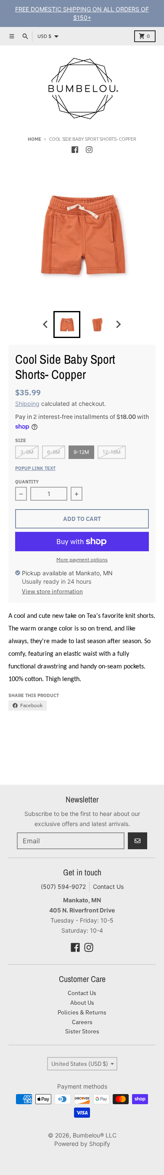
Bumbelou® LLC (94, 1135)
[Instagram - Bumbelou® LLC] (89, 149)
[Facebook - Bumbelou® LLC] (74, 149)
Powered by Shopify (82, 1143)
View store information (52, 591)
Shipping (27, 403)
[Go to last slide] (46, 324)
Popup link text (35, 468)
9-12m (81, 452)
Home (34, 139)
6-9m (53, 452)
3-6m (27, 452)
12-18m (112, 452)
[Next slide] (118, 324)
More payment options (82, 559)
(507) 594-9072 (63, 886)
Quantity (27, 482)
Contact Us (108, 886)
